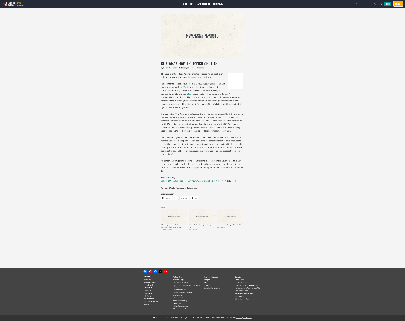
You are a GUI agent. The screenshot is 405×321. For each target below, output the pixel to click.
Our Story (147, 279)
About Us (187, 4)
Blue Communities (181, 306)
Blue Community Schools (183, 292)
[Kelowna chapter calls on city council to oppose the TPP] (202, 216)
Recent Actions (179, 298)
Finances (148, 293)
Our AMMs (149, 288)
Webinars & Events (180, 309)
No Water (178, 282)
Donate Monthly (241, 282)
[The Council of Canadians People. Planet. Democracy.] (13, 4)
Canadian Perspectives (212, 288)
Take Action (203, 4)
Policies (148, 296)
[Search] (375, 4)
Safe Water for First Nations (184, 285)
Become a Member (241, 291)
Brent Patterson (170, 68)
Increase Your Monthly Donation (246, 285)
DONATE (398, 3)
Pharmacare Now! (180, 290)
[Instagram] (150, 271)
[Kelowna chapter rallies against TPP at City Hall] (230, 216)
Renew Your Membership (244, 293)
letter (189, 94)
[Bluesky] (145, 271)
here (192, 164)
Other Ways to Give (242, 299)
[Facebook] (155, 271)
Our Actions (177, 295)
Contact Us (148, 304)
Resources (207, 285)
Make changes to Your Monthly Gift (247, 288)
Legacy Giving (240, 296)
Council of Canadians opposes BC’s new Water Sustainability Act (189, 180)
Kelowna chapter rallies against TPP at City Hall (228, 225)
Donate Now (239, 280)
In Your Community (180, 300)
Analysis (218, 4)
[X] (160, 271)
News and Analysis (211, 277)
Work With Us (149, 299)
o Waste (185, 282)
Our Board (149, 285)
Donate (238, 277)
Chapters (177, 303)
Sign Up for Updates (151, 301)
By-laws (148, 290)
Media (206, 282)
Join (388, 3)
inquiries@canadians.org (244, 318)
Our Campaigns (178, 280)
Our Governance (150, 282)
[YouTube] (165, 271)
